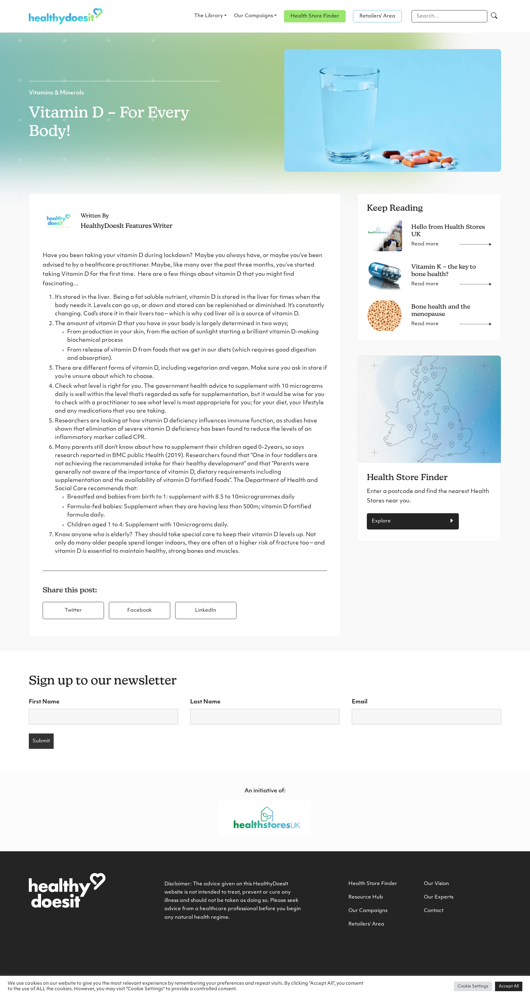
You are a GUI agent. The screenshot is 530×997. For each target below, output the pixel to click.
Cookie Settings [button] (473, 986)
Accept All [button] (509, 986)
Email (359, 702)
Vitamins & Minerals (56, 93)
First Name (44, 702)
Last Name (205, 702)
